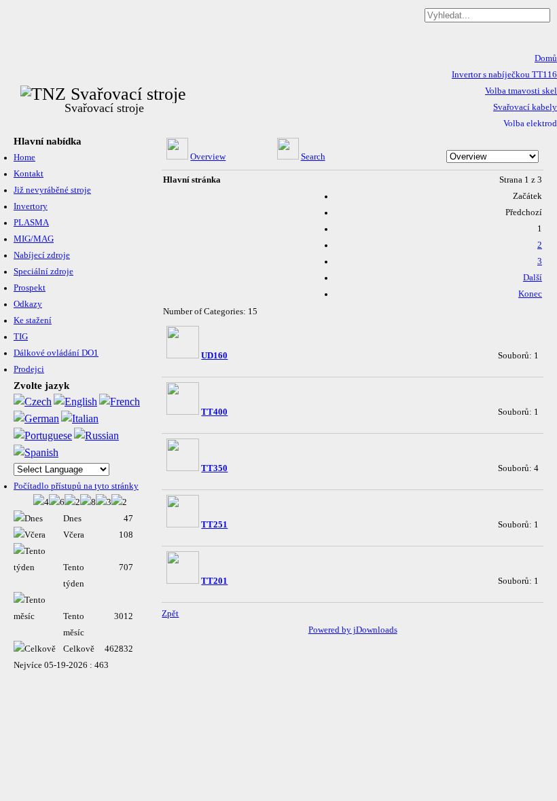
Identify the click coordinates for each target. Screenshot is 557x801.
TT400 (214, 412)
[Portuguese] (43, 435)
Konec (530, 294)
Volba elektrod (530, 123)
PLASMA (31, 222)
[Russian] (96, 435)
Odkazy (28, 304)
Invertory (31, 206)
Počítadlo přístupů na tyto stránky (76, 486)
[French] (119, 401)
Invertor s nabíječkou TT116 (504, 74)
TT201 (214, 581)
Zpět (170, 613)
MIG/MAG (34, 239)
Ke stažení (33, 320)
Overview (208, 157)
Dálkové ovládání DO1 (56, 353)
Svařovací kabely (525, 107)
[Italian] (79, 418)
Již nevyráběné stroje (52, 190)
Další (532, 277)
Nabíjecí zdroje (42, 255)
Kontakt (28, 174)
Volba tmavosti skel (521, 91)
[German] (36, 418)
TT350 (214, 468)
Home (24, 157)
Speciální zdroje (43, 271)
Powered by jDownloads (352, 630)
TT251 (214, 524)
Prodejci (29, 369)
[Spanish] (36, 452)
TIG (21, 336)
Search (313, 157)
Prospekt (30, 288)
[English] (75, 401)
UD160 (214, 355)
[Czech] (33, 401)
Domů (546, 58)
